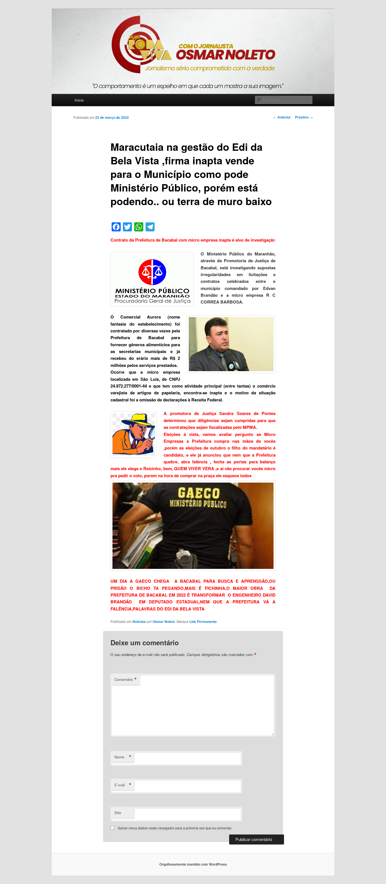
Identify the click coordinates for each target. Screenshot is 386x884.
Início (79, 100)
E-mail (122, 785)
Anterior (282, 117)
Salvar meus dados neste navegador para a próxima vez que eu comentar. (175, 827)
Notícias (139, 621)
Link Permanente (203, 621)
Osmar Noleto (164, 621)
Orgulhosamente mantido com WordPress (193, 864)
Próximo (304, 117)
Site (117, 812)
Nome (122, 757)
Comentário (125, 679)
